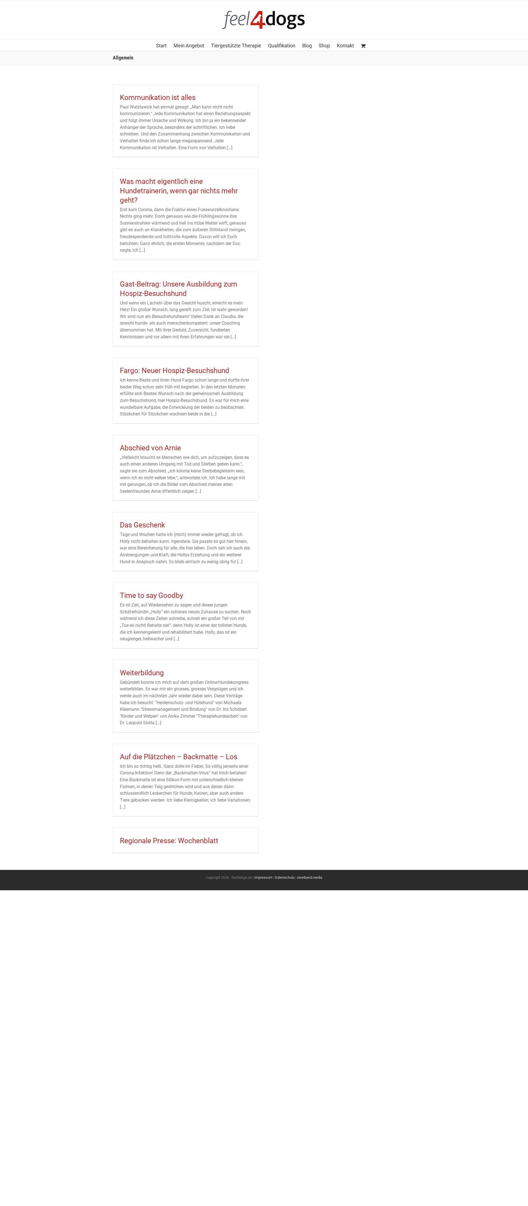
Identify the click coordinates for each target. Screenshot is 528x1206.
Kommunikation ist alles (158, 97)
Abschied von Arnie (150, 448)
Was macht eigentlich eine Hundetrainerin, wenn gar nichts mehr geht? (179, 190)
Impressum (263, 877)
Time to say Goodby (151, 595)
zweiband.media (309, 877)
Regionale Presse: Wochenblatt (169, 841)
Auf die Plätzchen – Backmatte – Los (178, 757)
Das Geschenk (142, 525)
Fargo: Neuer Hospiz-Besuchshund (174, 370)
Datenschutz (285, 877)
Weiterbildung (142, 673)
